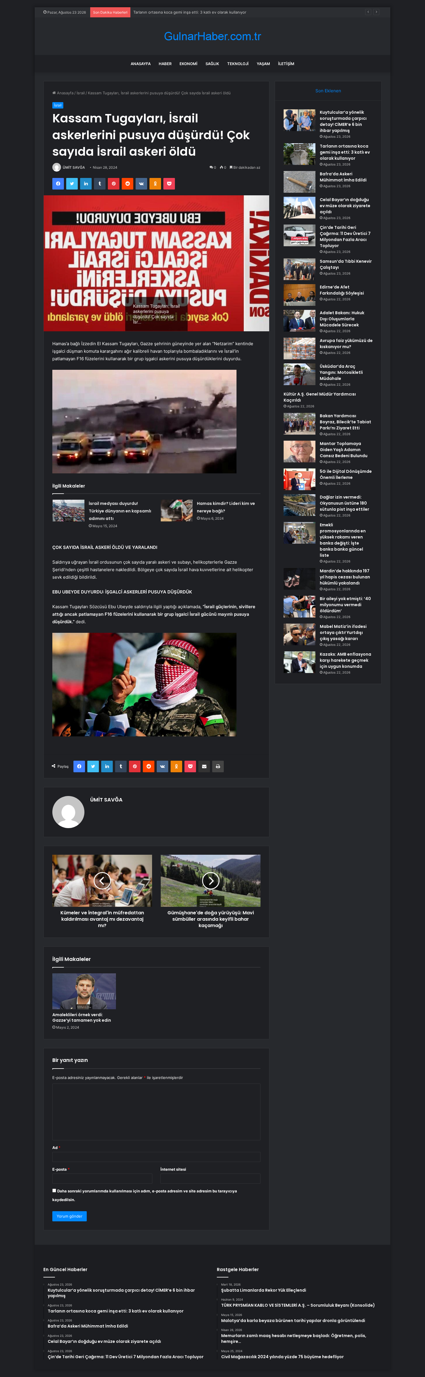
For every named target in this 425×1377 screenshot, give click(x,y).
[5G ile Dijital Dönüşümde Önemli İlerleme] (299, 479)
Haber (165, 63)
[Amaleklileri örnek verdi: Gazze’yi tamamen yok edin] (84, 991)
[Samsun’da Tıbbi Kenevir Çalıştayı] (299, 269)
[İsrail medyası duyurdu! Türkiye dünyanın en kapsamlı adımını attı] (68, 510)
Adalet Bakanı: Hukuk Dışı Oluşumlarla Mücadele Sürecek (342, 319)
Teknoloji (238, 63)
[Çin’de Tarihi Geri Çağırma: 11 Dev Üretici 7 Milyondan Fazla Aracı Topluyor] (299, 235)
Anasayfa (141, 63)
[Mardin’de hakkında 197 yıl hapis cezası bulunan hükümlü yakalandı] (299, 579)
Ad (56, 1147)
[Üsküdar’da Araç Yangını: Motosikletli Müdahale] (299, 374)
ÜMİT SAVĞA (74, 167)
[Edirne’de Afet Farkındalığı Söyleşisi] (299, 295)
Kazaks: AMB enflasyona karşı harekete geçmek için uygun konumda (345, 660)
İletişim (286, 63)
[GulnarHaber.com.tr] (212, 36)
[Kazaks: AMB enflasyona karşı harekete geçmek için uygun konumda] (299, 662)
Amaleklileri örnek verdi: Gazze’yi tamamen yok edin (81, 1017)
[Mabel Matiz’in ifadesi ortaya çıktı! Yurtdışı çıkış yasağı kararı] (299, 634)
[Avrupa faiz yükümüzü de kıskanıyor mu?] (299, 348)
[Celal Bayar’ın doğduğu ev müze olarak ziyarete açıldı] (299, 207)
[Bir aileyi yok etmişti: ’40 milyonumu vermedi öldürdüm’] (299, 606)
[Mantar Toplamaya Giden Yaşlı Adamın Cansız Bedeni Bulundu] (299, 451)
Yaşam (263, 63)
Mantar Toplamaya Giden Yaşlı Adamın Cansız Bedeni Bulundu (343, 450)
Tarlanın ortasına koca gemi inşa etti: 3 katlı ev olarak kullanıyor (345, 152)
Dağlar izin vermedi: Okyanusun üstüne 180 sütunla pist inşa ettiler (344, 503)
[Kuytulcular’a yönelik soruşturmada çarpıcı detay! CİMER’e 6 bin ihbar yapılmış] (299, 120)
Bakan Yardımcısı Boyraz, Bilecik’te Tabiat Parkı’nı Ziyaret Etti (345, 422)
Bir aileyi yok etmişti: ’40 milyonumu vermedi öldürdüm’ (345, 605)
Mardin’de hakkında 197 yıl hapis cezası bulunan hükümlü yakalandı (345, 577)
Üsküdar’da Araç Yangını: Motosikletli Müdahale (341, 372)
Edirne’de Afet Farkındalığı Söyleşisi (342, 290)
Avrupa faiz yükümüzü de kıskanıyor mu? (346, 344)
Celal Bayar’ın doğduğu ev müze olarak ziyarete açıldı (345, 206)
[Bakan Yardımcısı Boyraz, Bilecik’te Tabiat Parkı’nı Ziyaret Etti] (299, 424)
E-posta (61, 1169)
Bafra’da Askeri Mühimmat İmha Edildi (166, 12)
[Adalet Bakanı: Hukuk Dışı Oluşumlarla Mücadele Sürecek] (299, 321)
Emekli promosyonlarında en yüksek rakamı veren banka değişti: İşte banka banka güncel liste (343, 540)
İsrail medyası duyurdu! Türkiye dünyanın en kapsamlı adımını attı (120, 511)
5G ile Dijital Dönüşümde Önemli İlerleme (346, 474)
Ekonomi (188, 63)
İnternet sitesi (173, 1169)
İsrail (81, 93)
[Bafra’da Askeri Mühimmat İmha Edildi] (299, 182)
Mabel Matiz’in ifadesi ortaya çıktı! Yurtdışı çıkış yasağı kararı (343, 632)
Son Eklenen (328, 90)
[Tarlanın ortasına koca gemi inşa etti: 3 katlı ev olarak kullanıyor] (299, 154)
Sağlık (212, 63)
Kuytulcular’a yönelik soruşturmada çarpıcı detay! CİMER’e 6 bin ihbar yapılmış (343, 121)
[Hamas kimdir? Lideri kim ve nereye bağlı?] (177, 510)
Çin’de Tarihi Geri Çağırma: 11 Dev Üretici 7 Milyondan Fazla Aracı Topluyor (345, 237)
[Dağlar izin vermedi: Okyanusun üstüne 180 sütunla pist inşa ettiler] (299, 505)
